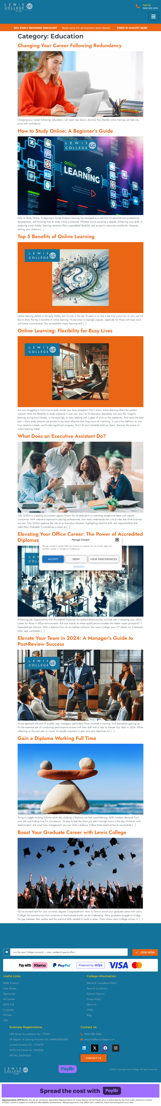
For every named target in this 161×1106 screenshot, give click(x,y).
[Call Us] (138, 6)
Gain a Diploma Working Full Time (57, 738)
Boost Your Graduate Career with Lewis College (72, 832)
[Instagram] (115, 1048)
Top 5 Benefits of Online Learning (56, 236)
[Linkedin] (84, 1048)
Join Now (147, 952)
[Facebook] (105, 1048)
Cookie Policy (78, 566)
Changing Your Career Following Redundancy (70, 45)
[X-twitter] (94, 1048)
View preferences (103, 559)
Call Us (146, 5)
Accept (53, 559)
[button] (117, 539)
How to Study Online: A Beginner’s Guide (65, 130)
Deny (76, 559)
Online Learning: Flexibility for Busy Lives (65, 330)
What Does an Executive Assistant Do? (62, 436)
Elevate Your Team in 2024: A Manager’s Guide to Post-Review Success (75, 641)
